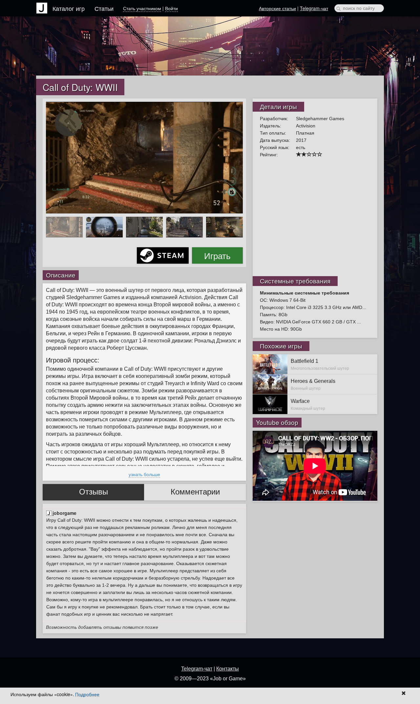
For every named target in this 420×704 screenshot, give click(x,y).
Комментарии (195, 491)
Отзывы (93, 491)
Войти (171, 8)
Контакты (227, 668)
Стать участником (142, 8)
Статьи (104, 8)
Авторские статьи (277, 8)
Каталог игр (68, 8)
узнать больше (144, 474)
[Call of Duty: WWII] (144, 157)
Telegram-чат (314, 8)
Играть (217, 255)
